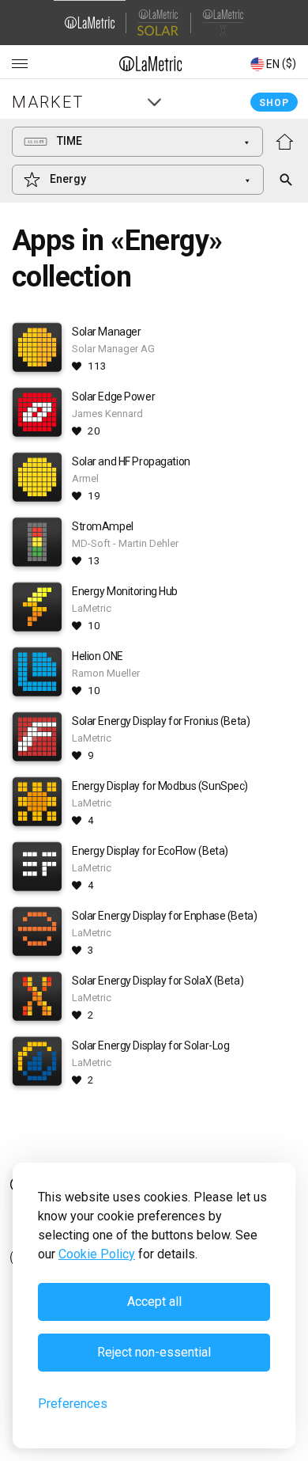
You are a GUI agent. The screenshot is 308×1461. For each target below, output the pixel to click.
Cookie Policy (96, 1254)
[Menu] (19, 64)
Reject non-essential (154, 1352)
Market (48, 102)
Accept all (154, 1301)
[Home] (151, 63)
